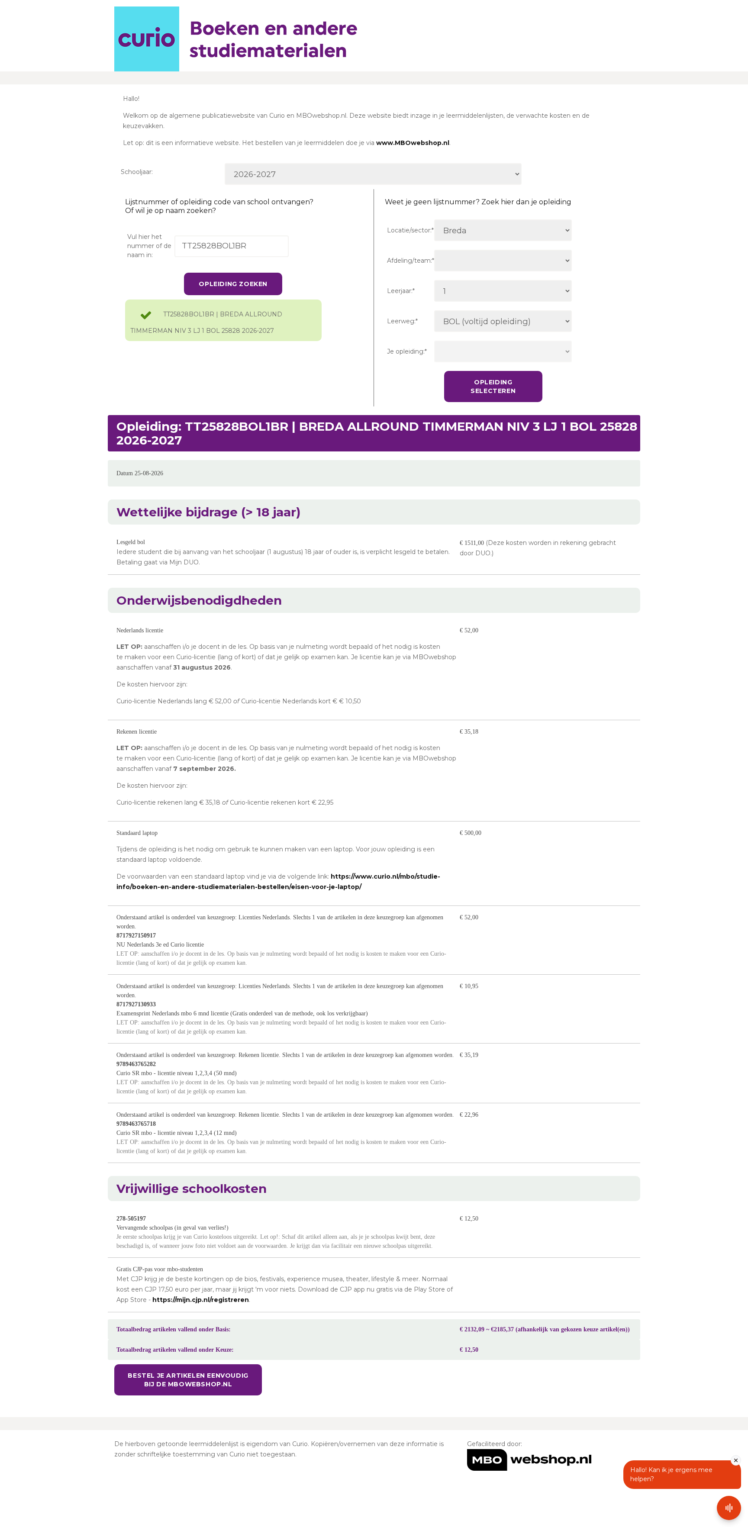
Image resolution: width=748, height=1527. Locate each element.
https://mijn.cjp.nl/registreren (200, 1300)
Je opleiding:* (407, 351)
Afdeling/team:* (410, 260)
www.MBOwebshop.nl (412, 143)
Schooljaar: (137, 172)
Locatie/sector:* (410, 230)
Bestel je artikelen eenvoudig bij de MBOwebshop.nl (188, 1380)
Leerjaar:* (401, 291)
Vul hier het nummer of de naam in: (149, 246)
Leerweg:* (402, 321)
